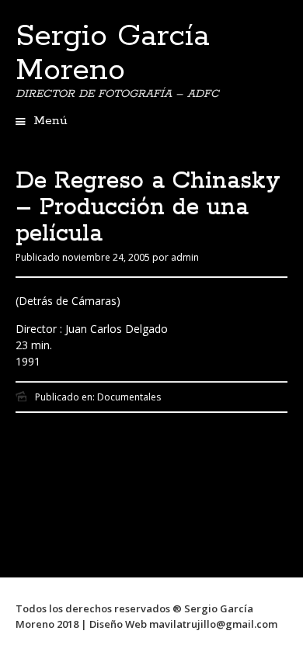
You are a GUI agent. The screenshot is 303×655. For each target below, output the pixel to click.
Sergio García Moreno (113, 53)
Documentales (129, 397)
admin (185, 257)
